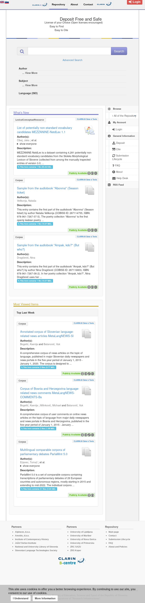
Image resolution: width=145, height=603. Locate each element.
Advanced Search (72, 60)
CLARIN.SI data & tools (87, 119)
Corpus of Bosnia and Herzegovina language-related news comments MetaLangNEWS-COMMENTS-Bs (49, 392)
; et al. (27, 141)
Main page (114, 532)
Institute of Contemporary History (32, 539)
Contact (113, 535)
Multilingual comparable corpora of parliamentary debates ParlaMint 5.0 (43, 452)
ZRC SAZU (75, 547)
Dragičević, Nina (26, 257)
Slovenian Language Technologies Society (36, 550)
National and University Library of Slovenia (36, 547)
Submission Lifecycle (119, 539)
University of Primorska (82, 543)
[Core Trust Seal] (72, 575)
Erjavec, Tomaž (28, 462)
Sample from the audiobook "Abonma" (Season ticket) (47, 190)
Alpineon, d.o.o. (22, 532)
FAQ (111, 543)
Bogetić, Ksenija (29, 344)
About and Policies (118, 547)
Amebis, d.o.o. (22, 535)
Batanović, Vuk (52, 344)
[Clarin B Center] (72, 560)
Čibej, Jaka (23, 140)
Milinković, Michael (50, 405)
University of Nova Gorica (83, 539)
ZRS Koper (75, 550)
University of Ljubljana (81, 532)
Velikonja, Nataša (26, 200)
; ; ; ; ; (56, 141)
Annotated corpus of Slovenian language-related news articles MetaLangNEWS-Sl (47, 333)
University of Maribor (80, 535)
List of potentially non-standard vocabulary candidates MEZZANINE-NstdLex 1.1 (44, 130)
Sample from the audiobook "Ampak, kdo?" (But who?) (48, 247)
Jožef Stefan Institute (25, 543)
